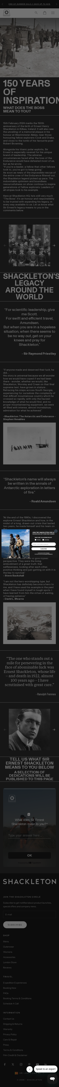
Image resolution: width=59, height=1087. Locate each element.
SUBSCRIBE (43, 548)
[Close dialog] (56, 531)
